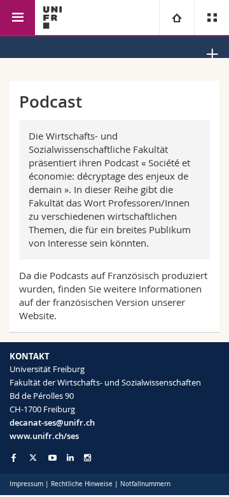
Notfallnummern (145, 484)
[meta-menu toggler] (211, 17)
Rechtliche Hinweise (82, 484)
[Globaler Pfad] (176, 17)
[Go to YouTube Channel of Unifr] (52, 458)
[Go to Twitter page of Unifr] (33, 457)
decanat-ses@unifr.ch (52, 422)
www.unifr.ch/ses (44, 436)
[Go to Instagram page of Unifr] (87, 458)
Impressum (26, 484)
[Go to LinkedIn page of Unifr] (70, 458)
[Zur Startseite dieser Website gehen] (52, 17)
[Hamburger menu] (17, 17)
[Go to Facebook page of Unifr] (14, 457)
